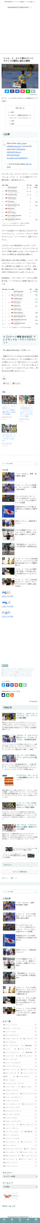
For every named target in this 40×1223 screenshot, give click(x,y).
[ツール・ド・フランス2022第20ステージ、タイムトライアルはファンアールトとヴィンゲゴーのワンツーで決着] (26, 399)
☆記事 (12, 112)
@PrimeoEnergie (13, 155)
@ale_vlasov (22, 143)
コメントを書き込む (20, 872)
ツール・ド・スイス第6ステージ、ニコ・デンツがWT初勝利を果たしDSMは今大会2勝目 (9, 410)
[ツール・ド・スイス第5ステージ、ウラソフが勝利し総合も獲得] (17, 91)
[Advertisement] (20, 33)
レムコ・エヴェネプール (23, 675)
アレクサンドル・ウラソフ (11, 669)
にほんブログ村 (7, 596)
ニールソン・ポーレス (24, 672)
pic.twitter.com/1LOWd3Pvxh (17, 158)
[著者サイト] (3, 695)
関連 (12, 124)
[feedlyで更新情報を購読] (7, 695)
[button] (36, 464)
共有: (13, 121)
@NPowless (20, 149)
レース (6, 665)
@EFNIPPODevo (13, 152)
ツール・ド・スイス (9, 672)
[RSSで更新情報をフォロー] (12, 695)
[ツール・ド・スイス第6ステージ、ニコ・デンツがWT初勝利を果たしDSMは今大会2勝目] (9, 399)
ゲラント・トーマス (27, 669)
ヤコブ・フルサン (9, 675)
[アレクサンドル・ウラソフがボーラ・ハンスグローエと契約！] (9, 428)
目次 (17, 108)
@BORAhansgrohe (14, 146)
